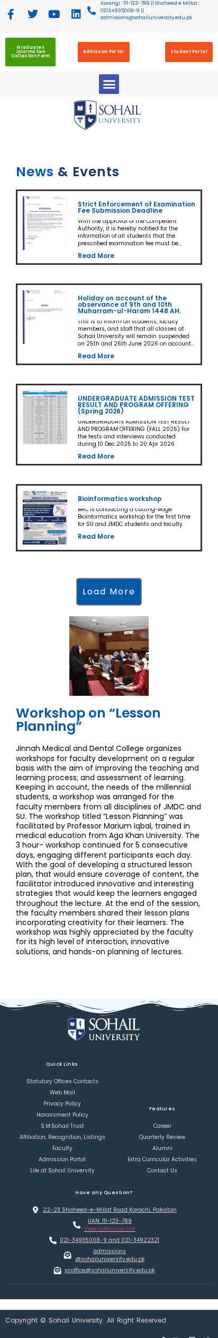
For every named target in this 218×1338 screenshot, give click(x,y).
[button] (109, 84)
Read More (95, 253)
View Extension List (109, 1217)
